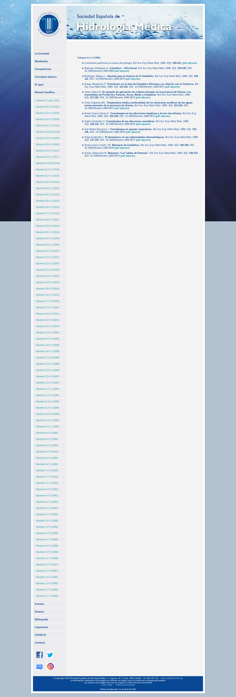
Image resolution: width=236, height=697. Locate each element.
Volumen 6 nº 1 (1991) (47, 502)
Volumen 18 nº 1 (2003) (47, 295)
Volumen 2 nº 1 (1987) (47, 577)
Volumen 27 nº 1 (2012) (47, 213)
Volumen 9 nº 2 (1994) (47, 439)
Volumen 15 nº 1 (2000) (47, 332)
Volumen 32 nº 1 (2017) (47, 157)
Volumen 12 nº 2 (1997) (47, 382)
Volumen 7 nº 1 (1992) (47, 483)
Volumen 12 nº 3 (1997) (47, 376)
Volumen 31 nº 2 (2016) (47, 169)
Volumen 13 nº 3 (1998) (47, 357)
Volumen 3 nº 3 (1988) (47, 545)
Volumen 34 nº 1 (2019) (47, 125)
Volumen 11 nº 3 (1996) (47, 395)
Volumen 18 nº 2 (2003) (47, 288)
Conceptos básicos (46, 76)
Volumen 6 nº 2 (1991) (47, 495)
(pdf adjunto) (189, 63)
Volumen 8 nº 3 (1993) (47, 451)
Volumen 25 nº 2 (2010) (47, 226)
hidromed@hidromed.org (172, 678)
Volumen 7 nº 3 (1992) (47, 470)
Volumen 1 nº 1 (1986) (47, 596)
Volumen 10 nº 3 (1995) (47, 414)
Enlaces (39, 611)
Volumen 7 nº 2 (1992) (47, 476)
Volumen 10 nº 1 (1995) (47, 426)
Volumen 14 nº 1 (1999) (47, 351)
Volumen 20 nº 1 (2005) (47, 276)
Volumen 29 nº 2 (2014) (47, 194)
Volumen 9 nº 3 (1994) (47, 433)
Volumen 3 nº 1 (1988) (47, 558)
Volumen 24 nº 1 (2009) (47, 238)
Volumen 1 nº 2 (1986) (47, 589)
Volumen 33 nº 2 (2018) (47, 138)
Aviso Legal (106, 685)
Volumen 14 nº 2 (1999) (47, 345)
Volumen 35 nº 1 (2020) (47, 113)
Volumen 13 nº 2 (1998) (47, 364)
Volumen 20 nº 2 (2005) (47, 270)
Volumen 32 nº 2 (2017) (47, 150)
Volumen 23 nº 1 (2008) (47, 244)
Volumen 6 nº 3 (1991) (47, 489)
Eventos (39, 604)
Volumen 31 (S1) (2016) (48, 163)
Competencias (43, 69)
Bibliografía (41, 619)
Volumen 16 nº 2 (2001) (47, 320)
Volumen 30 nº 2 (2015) (47, 182)
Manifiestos (41, 61)
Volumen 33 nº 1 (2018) (47, 144)
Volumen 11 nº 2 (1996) (47, 401)
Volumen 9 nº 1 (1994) (47, 445)
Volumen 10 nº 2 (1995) (47, 420)
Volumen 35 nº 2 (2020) (47, 106)
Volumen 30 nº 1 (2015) (47, 188)
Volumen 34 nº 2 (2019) (47, 119)
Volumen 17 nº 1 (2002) (47, 307)
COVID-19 (40, 635)
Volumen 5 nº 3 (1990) (47, 508)
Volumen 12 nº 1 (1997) (47, 389)
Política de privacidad (125, 685)
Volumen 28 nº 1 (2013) (47, 207)
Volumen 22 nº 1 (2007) (47, 257)
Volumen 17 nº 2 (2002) (47, 301)
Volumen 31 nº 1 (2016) (47, 175)
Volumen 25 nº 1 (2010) (47, 232)
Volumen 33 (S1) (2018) (48, 132)
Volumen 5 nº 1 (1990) (47, 520)
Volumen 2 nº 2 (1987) (47, 571)
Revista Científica (45, 92)
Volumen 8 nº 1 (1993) (47, 464)
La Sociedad (42, 53)
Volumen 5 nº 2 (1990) (47, 514)
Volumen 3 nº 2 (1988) (47, 552)
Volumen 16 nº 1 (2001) (47, 326)
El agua (39, 84)
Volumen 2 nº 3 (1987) (47, 564)
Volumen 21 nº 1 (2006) (47, 263)
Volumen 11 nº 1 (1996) (47, 408)
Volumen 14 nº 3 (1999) (47, 339)
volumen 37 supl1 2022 (47, 100)
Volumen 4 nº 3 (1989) (47, 527)
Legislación (41, 627)
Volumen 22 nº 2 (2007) (47, 251)
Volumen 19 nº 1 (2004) (47, 282)
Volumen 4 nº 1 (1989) (47, 539)
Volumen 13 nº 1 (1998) (47, 370)
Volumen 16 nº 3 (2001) (47, 313)
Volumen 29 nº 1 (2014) (47, 201)
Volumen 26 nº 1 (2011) (47, 219)
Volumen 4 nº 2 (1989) (47, 533)
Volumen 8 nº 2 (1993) (47, 458)
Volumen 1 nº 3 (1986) (47, 583)
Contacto (40, 642)
